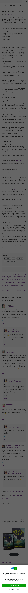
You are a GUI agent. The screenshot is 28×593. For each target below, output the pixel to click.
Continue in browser (14, 589)
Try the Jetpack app (14, 585)
